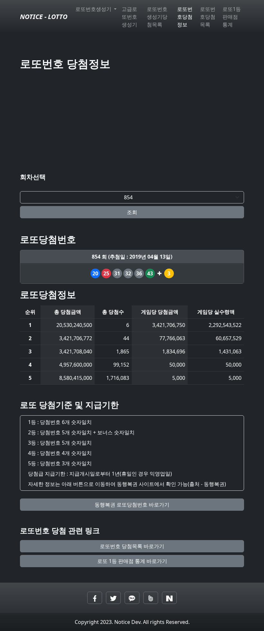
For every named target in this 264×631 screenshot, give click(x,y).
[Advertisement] (132, 123)
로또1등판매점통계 (231, 16)
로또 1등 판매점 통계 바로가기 (132, 561)
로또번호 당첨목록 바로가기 (132, 546)
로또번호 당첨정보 (65, 63)
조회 (132, 212)
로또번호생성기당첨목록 (157, 16)
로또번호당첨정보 (185, 16)
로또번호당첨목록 (207, 16)
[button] (94, 598)
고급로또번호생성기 (129, 16)
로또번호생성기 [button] (94, 9)
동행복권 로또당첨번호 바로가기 (132, 504)
